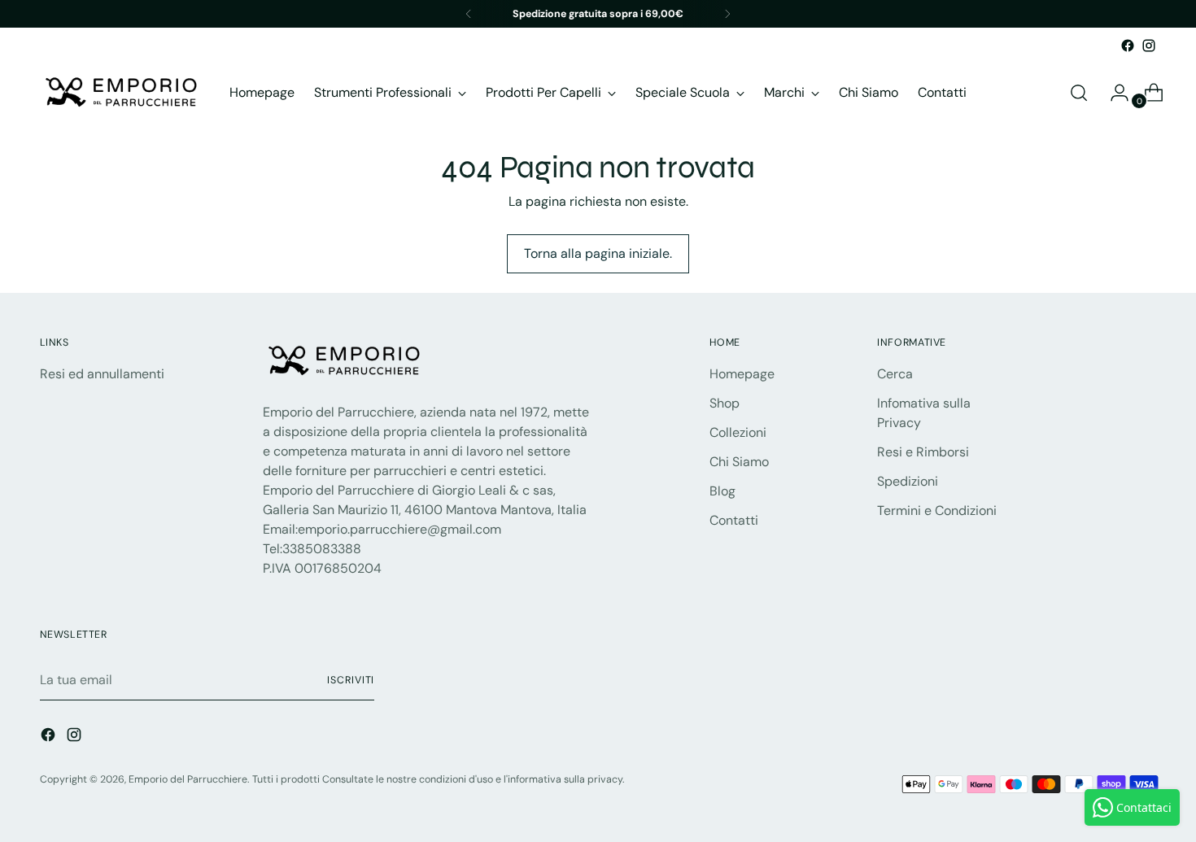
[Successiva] (727, 14)
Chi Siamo (739, 461)
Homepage (742, 373)
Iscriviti (350, 680)
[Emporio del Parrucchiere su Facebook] (1127, 45)
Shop (724, 403)
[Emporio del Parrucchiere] (121, 92)
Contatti (733, 520)
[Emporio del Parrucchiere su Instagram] (1148, 45)
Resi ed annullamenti (102, 373)
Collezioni (737, 432)
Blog (722, 491)
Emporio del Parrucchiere (188, 779)
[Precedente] (469, 14)
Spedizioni (907, 481)
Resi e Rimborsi (923, 451)
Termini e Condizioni (937, 510)
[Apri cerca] (1079, 92)
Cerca (895, 373)
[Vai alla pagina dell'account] (1113, 92)
